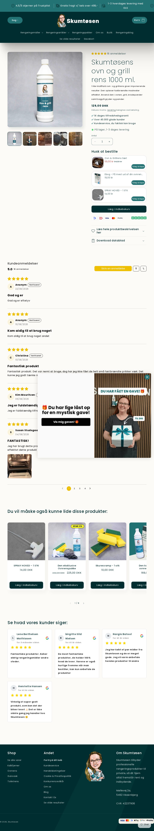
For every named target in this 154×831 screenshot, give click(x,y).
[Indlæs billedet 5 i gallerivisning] (76, 139)
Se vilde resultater (54, 802)
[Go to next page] (90, 488)
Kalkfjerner (14, 765)
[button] (15, 20)
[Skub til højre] (83, 603)
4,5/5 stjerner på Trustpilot (33, 5)
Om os (47, 786)
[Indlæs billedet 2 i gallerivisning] (30, 139)
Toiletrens (13, 781)
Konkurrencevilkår (54, 781)
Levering (111, 110)
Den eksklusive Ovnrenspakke (67, 567)
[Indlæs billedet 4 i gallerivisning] (60, 139)
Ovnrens (12, 770)
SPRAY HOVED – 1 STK (26, 565)
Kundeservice (51, 765)
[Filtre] (136, 268)
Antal (94, 135)
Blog (46, 792)
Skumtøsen (13, 822)
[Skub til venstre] (70, 603)
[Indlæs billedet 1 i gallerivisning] (14, 139)
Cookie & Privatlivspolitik (57, 776)
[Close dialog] (147, 377)
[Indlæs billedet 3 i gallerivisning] (45, 139)
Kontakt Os (50, 797)
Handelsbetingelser (54, 770)
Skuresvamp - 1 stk (107, 565)
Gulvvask (13, 776)
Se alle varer (15, 760)
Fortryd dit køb (53, 760)
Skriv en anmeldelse (113, 268)
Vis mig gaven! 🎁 (66, 422)
